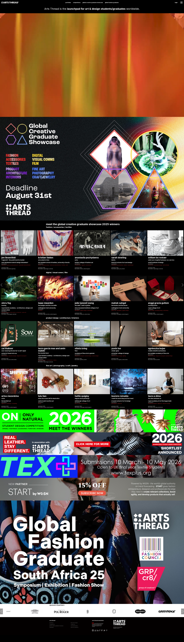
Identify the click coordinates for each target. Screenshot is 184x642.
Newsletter (51, 627)
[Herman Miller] (87, 611)
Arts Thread (10, 2)
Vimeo (102, 630)
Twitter (104, 630)
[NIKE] (8, 611)
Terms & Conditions (74, 627)
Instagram (93, 630)
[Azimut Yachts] (61, 611)
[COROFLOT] (114, 611)
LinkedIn (98, 630)
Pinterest (106, 630)
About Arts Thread (74, 622)
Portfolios (68, 2)
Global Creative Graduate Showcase (93, 2)
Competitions (76, 2)
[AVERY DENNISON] (34, 611)
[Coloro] (140, 611)
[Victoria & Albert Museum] (166, 611)
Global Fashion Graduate (112, 2)
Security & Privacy (74, 625)
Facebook (99, 630)
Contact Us (73, 624)
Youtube (95, 630)
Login (176, 2)
